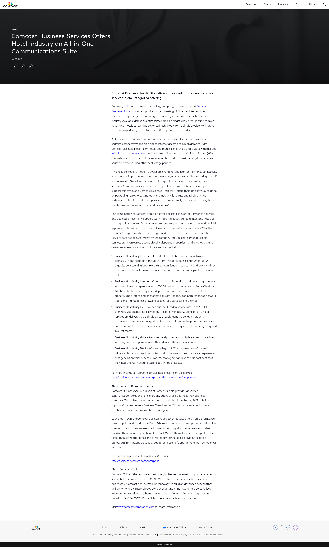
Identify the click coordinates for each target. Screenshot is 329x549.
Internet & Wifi (150, 535)
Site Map (122, 535)
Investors (283, 4)
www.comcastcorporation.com (135, 507)
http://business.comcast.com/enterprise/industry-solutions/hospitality (153, 377)
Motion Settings (206, 527)
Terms (104, 527)
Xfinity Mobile (194, 535)
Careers (313, 4)
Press (298, 4)
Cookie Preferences (164, 544)
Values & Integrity (180, 535)
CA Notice (144, 527)
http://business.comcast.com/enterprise (135, 461)
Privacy (123, 527)
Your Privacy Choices (176, 527)
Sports (267, 4)
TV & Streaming (165, 535)
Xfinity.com (112, 535)
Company (251, 4)
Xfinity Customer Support (212, 535)
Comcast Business (136, 535)
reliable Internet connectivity (128, 153)
